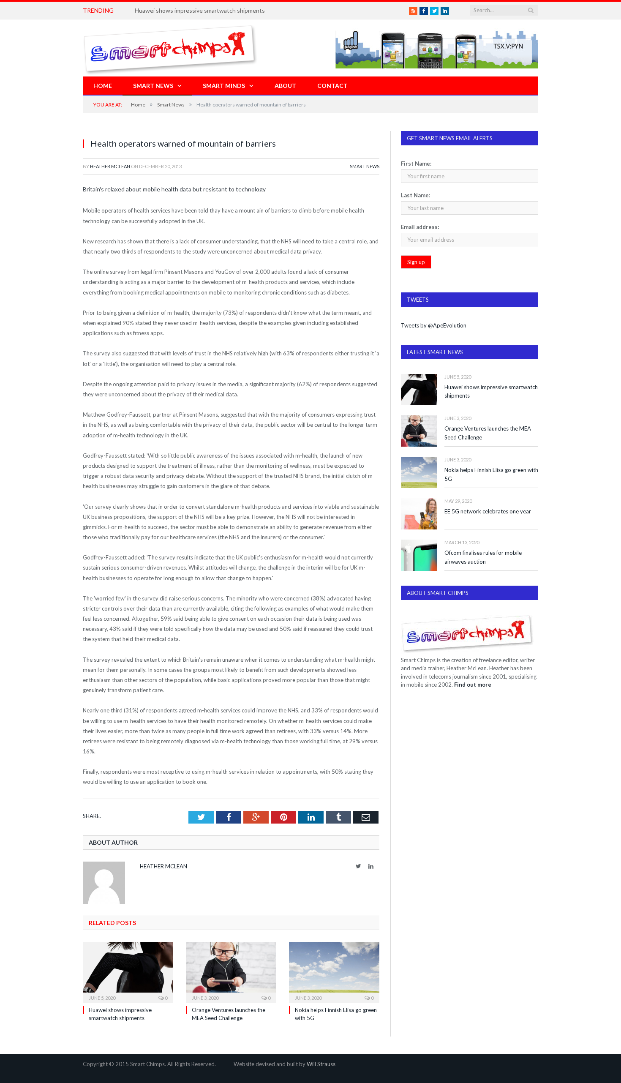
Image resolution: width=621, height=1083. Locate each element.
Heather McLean (110, 166)
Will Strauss (321, 1064)
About (285, 85)
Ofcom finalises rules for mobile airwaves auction (483, 557)
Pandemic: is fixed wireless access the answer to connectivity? (217, 10)
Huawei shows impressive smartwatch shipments (491, 391)
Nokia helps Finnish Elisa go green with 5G (491, 474)
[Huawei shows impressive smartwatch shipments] (128, 971)
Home (102, 85)
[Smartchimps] (170, 47)
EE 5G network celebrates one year (487, 511)
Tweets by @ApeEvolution (433, 325)
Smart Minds (224, 85)
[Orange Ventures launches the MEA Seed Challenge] (231, 971)
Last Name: (415, 195)
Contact (332, 85)
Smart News (153, 85)
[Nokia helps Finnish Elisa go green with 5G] (334, 971)
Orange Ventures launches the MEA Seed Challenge (487, 433)
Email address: (420, 227)
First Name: (416, 163)
